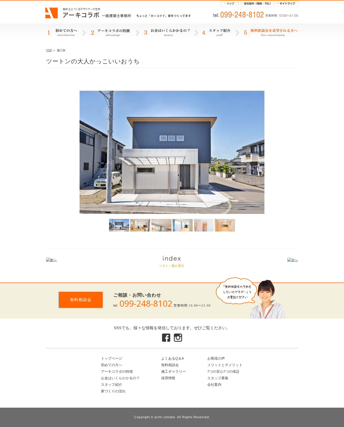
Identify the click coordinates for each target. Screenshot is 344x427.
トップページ (111, 358)
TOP (49, 50)
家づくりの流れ (113, 391)
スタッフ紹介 (111, 385)
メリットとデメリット (225, 365)
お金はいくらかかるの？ (120, 378)
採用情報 (168, 378)
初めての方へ (111, 365)
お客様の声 (216, 358)
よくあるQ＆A (172, 358)
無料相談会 (80, 300)
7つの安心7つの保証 (223, 371)
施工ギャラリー (173, 371)
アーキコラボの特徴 (117, 371)
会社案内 (214, 385)
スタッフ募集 (217, 378)
